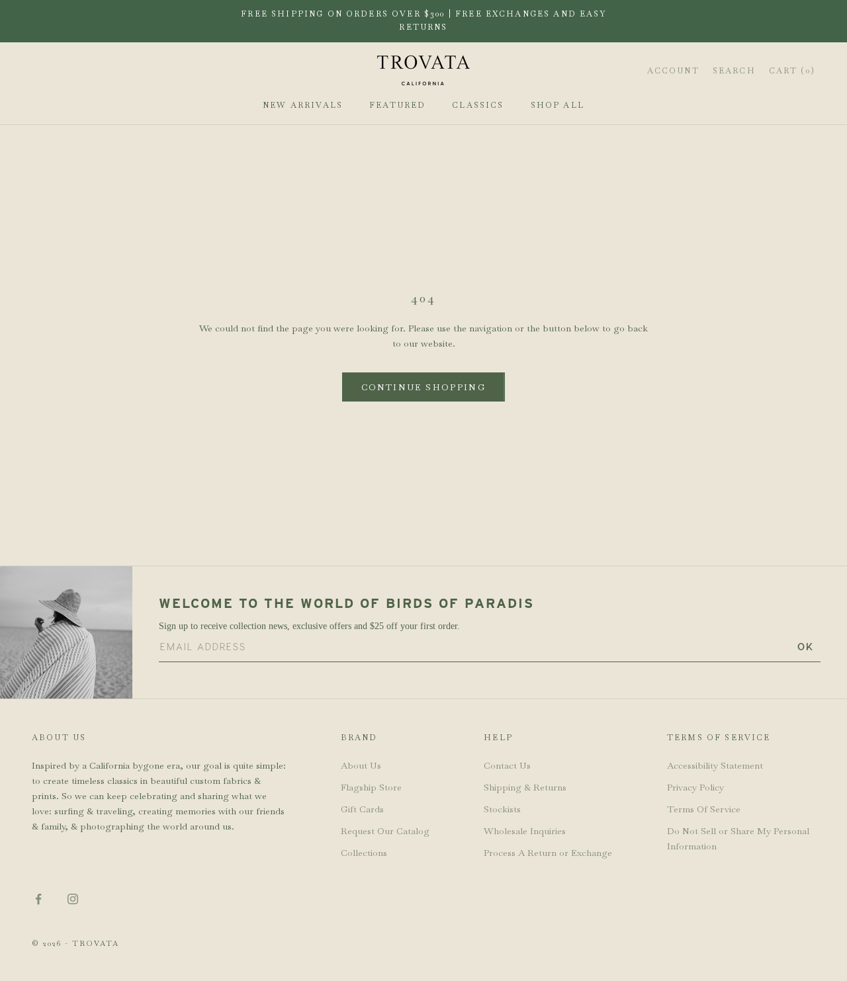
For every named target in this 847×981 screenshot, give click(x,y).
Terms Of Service (703, 809)
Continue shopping (423, 387)
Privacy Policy (695, 787)
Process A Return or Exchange (548, 853)
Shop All (557, 105)
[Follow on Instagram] (72, 899)
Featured (397, 105)
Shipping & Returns (525, 787)
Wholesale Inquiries (525, 831)
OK (805, 646)
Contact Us (507, 765)
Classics (478, 105)
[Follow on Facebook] (38, 899)
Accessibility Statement (715, 765)
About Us (361, 765)
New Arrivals (303, 105)
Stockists (502, 809)
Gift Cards (362, 809)
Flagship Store (371, 787)
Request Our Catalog (385, 831)
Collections (364, 853)
